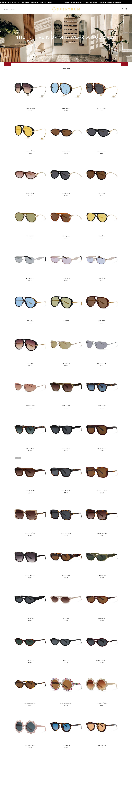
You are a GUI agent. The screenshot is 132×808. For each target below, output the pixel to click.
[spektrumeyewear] (66, 9)
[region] (66, 2)
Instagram (82, 765)
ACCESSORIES (41, 793)
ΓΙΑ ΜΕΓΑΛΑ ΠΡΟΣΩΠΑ (42, 784)
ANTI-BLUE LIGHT (42, 786)
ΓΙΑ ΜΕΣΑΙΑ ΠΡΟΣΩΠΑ (42, 781)
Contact (59, 772)
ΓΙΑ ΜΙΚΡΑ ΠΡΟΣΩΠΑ (42, 779)
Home (38, 765)
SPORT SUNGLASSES (42, 788)
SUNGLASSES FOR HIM (43, 772)
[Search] (122, 9)
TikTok (81, 767)
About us (59, 765)
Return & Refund (61, 767)
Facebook (82, 769)
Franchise (59, 769)
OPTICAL (39, 791)
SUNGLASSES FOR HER (43, 769)
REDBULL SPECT (41, 774)
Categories (40, 767)
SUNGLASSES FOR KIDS (43, 777)
